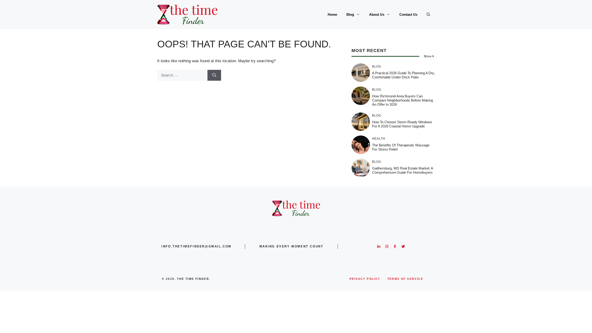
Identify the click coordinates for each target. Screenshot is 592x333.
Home (332, 14)
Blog (350, 14)
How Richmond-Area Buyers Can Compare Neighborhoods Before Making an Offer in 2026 (402, 100)
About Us (376, 14)
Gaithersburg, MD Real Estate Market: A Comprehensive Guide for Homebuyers (402, 170)
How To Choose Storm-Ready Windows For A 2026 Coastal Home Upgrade (402, 124)
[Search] (214, 75)
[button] (428, 15)
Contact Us (408, 14)
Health (378, 138)
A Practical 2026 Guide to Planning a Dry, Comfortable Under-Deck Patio (403, 75)
